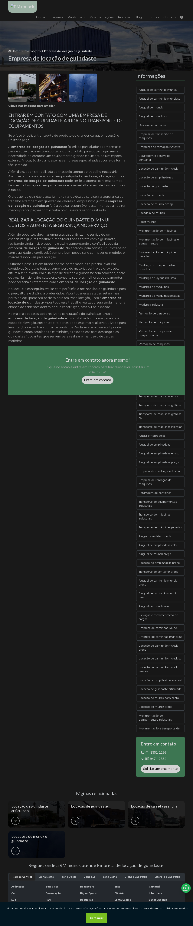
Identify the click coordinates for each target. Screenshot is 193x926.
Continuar (96, 917)
